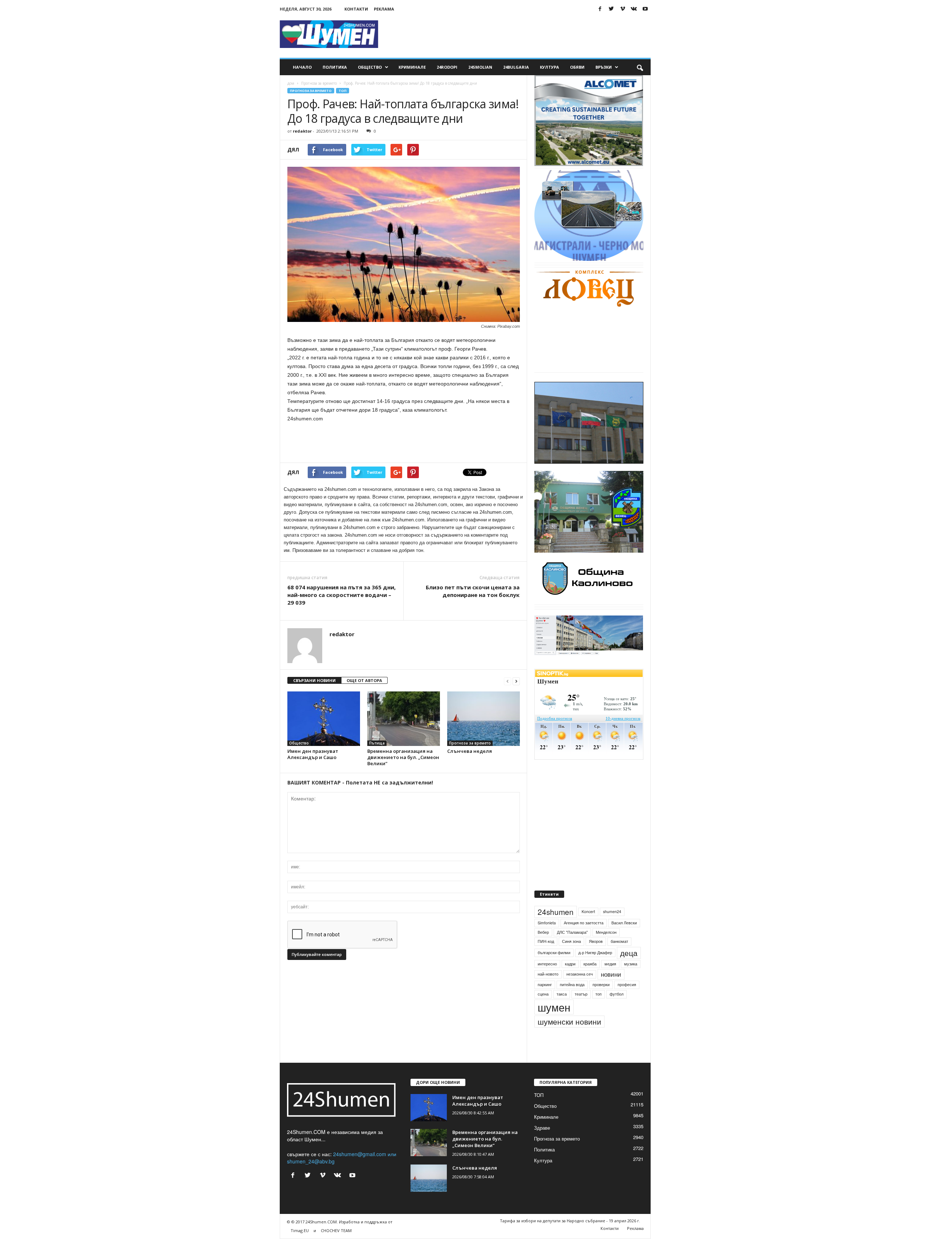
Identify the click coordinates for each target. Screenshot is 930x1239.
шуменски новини (569, 1038)
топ (598, 1010)
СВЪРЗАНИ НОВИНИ (314, 680)
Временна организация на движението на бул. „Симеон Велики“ (403, 757)
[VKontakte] (634, 9)
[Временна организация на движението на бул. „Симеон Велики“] (403, 718)
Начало (302, 67)
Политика (335, 67)
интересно (547, 980)
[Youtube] (645, 9)
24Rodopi (447, 67)
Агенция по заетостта (583, 939)
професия (627, 1001)
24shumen (556, 928)
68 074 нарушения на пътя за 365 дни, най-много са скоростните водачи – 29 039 (341, 595)
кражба (590, 980)
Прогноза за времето (319, 83)
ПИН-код (546, 958)
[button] (640, 67)
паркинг (545, 1001)
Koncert (588, 928)
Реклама (384, 9)
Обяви (577, 67)
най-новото (548, 991)
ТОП (343, 90)
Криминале (412, 67)
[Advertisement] (518, 34)
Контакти (356, 9)
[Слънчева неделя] (483, 718)
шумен (554, 1023)
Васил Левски (624, 939)
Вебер (543, 949)
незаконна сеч (579, 991)
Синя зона (571, 958)
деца (629, 969)
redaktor (302, 131)
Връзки (603, 67)
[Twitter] (611, 9)
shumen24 (612, 928)
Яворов (596, 958)
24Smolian (480, 67)
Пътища (377, 743)
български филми (554, 969)
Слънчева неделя (469, 751)
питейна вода (572, 1001)
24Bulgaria (516, 67)
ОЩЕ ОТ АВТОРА (364, 680)
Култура (549, 67)
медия (610, 980)
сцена (543, 1010)
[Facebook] (600, 9)
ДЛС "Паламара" (572, 949)
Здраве (542, 1144)
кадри (570, 980)
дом (290, 83)
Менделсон (606, 949)
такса (562, 1010)
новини (611, 991)
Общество (370, 67)
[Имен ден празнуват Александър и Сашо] (323, 718)
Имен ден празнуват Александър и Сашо (312, 754)
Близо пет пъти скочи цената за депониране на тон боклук (472, 591)
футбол (616, 1010)
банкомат (619, 958)
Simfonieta (547, 939)
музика (630, 980)
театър (581, 1010)
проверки (601, 1001)
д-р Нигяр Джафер (595, 969)
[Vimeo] (622, 9)
